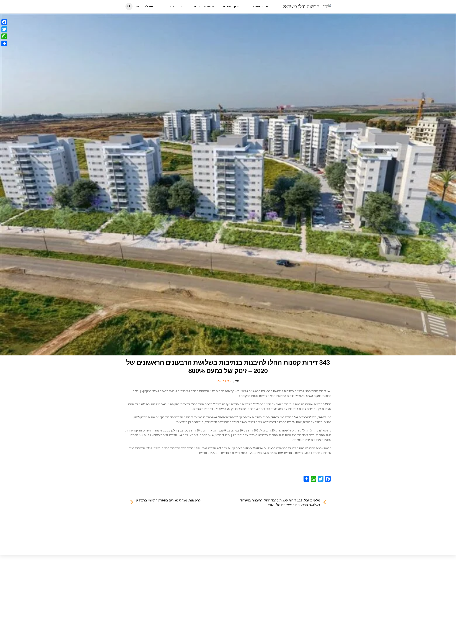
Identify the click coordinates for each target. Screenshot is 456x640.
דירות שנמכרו (261, 6)
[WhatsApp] (4, 36)
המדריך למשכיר (232, 6)
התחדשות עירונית (202, 6)
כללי (237, 380)
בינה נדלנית (174, 6)
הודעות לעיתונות (147, 6)
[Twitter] (4, 29)
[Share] (4, 43)
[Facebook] (4, 22)
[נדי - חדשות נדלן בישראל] (307, 6)
